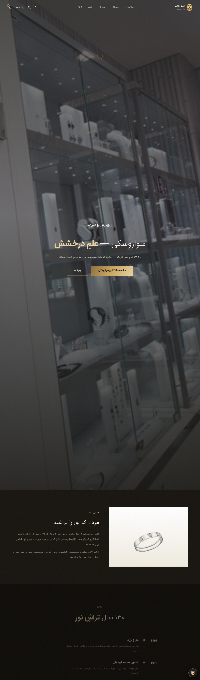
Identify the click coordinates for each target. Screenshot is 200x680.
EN (36, 7)
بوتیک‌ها (78, 271)
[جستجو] (29, 7)
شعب (89, 7)
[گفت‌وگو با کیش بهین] (192, 672)
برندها (115, 7)
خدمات (102, 7)
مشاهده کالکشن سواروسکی (112, 270)
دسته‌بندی (129, 7)
